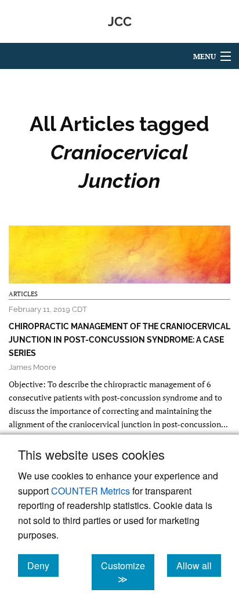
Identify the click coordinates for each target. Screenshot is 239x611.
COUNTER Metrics (90, 490)
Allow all (198, 565)
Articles (23, 294)
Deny (43, 565)
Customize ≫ (127, 572)
